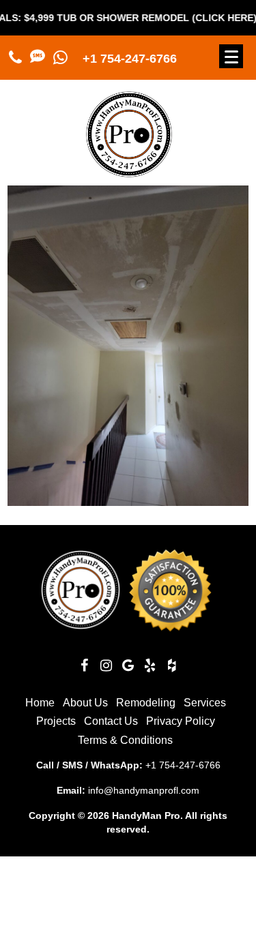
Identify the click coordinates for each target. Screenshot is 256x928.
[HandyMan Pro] (129, 171)
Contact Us (111, 721)
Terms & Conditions (125, 740)
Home (40, 702)
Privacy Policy (180, 721)
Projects (56, 721)
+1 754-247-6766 (130, 58)
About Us (85, 702)
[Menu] (231, 56)
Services (205, 702)
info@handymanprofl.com (143, 790)
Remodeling (145, 702)
